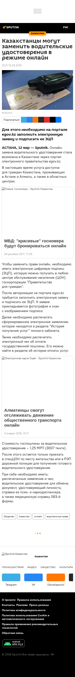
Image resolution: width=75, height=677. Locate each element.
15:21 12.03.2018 (12, 65)
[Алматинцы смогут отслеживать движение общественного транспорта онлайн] (37, 381)
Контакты (8, 605)
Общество (9, 516)
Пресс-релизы (39, 605)
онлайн (38, 516)
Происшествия (13, 567)
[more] (68, 253)
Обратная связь (13, 632)
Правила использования (34, 599)
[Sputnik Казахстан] (11, 28)
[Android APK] (14, 643)
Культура (66, 567)
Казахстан (24, 516)
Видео (32, 567)
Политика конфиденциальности (24, 610)
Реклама (22, 605)
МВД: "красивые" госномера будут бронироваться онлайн (35, 243)
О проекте (9, 599)
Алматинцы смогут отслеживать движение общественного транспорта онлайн (32, 418)
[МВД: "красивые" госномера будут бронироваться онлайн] (37, 211)
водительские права (57, 516)
